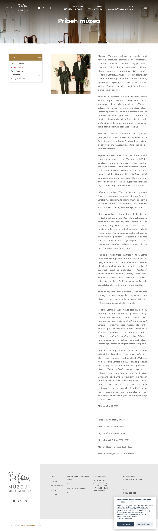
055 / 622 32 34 (95, 9)
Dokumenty (16, 75)
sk (7, 8)
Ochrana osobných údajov (77, 493)
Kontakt (54, 495)
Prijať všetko (126, 524)
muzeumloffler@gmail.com (120, 9)
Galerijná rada (17, 71)
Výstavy (54, 481)
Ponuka (53, 490)
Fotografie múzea (18, 79)
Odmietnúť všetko (144, 524)
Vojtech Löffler (17, 64)
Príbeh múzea (17, 68)
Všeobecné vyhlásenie (76, 488)
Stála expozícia (57, 486)
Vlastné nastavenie (124, 518)
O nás (53, 477)
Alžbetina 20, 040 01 (73, 9)
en (11, 8)
